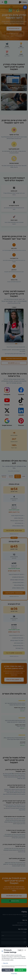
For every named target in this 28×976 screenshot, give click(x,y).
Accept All (20, 970)
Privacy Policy (14, 973)
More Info (5, 963)
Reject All (7, 970)
